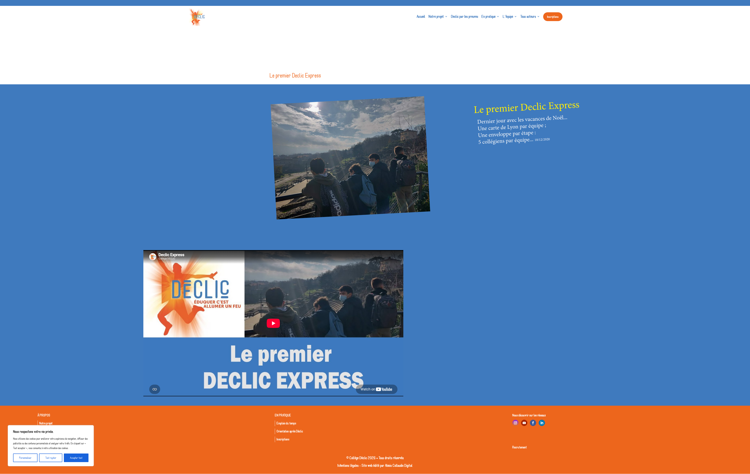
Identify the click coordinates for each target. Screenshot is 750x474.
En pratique (488, 16)
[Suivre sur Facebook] (533, 423)
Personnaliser (25, 458)
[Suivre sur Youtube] (524, 423)
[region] (51, 445)
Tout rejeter (50, 458)
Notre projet (436, 16)
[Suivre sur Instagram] (515, 423)
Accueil (421, 16)
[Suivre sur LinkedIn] (542, 423)
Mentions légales (348, 465)
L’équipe (508, 16)
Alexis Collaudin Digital (398, 465)
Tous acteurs (528, 16)
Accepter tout (76, 458)
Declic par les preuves (464, 16)
